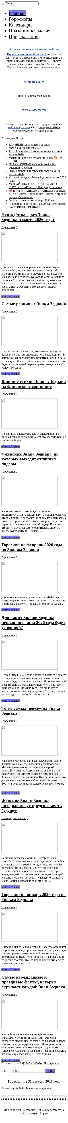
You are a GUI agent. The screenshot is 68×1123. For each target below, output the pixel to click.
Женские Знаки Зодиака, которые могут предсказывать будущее (31, 805)
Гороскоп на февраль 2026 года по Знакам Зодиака (31, 547)
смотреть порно (34, 81)
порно (22, 95)
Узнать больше (10, 296)
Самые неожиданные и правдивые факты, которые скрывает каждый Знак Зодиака (33, 982)
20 (37, 1063)
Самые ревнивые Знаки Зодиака (33, 303)
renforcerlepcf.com (19, 127)
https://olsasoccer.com (34, 109)
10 (34, 1063)
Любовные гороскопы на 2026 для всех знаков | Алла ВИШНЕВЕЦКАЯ (37, 205)
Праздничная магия (29, 30)
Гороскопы (20, 19)
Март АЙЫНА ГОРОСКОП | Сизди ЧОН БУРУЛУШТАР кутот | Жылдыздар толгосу (35, 185)
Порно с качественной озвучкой (27, 54)
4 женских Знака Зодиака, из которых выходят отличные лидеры (29, 459)
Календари (20, 25)
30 (40, 1063)
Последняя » (51, 1063)
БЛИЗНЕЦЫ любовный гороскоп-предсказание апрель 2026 (30, 146)
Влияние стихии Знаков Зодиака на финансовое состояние (33, 384)
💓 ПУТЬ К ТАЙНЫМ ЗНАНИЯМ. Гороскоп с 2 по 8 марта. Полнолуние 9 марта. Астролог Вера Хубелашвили (37, 194)
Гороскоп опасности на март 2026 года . (33, 200)
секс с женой (26, 130)
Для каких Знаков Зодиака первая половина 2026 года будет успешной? (33, 622)
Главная (17, 13)
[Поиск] (2, 4)
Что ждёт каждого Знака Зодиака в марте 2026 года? (28, 217)
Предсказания (23, 36)
